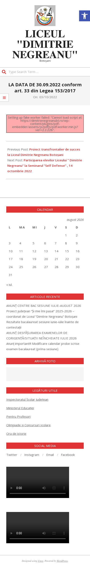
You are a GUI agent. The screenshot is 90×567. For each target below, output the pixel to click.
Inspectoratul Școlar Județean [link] (27, 399)
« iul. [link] (9, 284)
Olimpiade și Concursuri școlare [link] (28, 425)
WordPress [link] (62, 560)
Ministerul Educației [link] (20, 408)
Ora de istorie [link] (16, 434)
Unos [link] (40, 560)
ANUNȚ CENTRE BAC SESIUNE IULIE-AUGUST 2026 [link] (43, 306)
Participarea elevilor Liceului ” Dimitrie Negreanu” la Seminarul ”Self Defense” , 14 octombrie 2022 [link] (44, 165)
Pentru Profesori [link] (18, 416)
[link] (84, 15)
